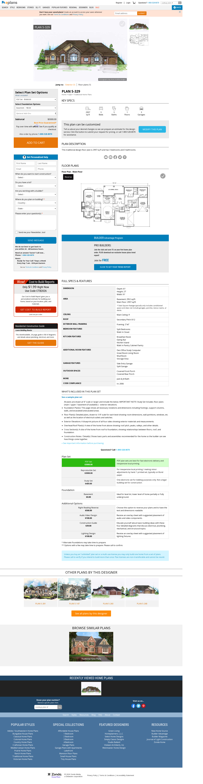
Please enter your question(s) (29, 213)
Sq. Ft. (38, 7)
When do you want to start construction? (33, 174)
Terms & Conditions (61, 14)
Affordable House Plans (68, 731)
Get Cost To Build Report (35, 309)
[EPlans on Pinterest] (143, 706)
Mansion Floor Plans (68, 753)
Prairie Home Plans (22, 750)
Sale (97, 7)
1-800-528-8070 (153, 3)
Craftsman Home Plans (23, 745)
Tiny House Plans (68, 759)
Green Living (114, 731)
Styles (74, 715)
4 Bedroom (68, 742)
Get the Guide (35, 342)
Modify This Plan (152, 129)
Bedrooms (21, 7)
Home (64, 94)
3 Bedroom (68, 739)
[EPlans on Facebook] (133, 706)
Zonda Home (159, 742)
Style (12, 7)
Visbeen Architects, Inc (114, 745)
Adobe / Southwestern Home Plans (22, 731)
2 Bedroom (68, 736)
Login (128, 3)
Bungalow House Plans (23, 733)
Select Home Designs (114, 736)
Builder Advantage (160, 733)
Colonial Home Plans (23, 739)
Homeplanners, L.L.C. (114, 733)
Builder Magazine (159, 736)
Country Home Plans (23, 742)
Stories (30, 7)
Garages (46, 7)
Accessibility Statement (125, 775)
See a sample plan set (72, 397)
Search (5, 7)
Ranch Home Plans (23, 753)
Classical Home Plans (23, 736)
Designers (83, 7)
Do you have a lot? (23, 182)
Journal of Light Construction (160, 739)
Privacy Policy (78, 14)
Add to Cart (36, 143)
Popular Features (59, 7)
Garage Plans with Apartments (68, 748)
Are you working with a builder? (29, 191)
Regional (73, 7)
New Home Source (159, 731)
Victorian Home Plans (22, 759)
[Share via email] (105, 157)
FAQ (100, 715)
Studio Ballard (114, 742)
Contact (116, 715)
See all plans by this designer (91, 613)
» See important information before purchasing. (83, 443)
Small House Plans (68, 756)
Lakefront (68, 750)
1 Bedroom (68, 733)
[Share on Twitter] (120, 157)
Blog (91, 7)
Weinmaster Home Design (114, 748)
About (107, 715)
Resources (84, 715)
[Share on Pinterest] (124, 157)
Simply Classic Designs (114, 739)
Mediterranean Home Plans (23, 748)
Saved (178, 7)
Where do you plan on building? (30, 199)
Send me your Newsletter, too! (32, 232)
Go (180, 3)
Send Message (36, 240)
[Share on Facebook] (115, 157)
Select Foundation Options (27, 104)
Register (119, 3)
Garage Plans (68, 745)
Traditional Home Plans (83, 94)
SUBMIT (142, 13)
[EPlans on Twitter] (138, 706)
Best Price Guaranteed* (45, 122)
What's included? (21, 95)
